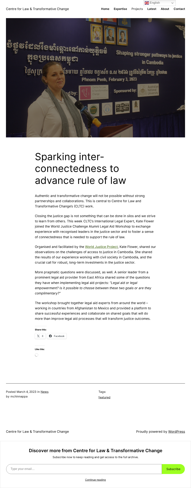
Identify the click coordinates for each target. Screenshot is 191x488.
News (44, 392)
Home (105, 9)
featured (104, 397)
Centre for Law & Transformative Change (37, 9)
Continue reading (95, 479)
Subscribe (173, 469)
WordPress (176, 431)
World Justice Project (101, 247)
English (154, 2)
